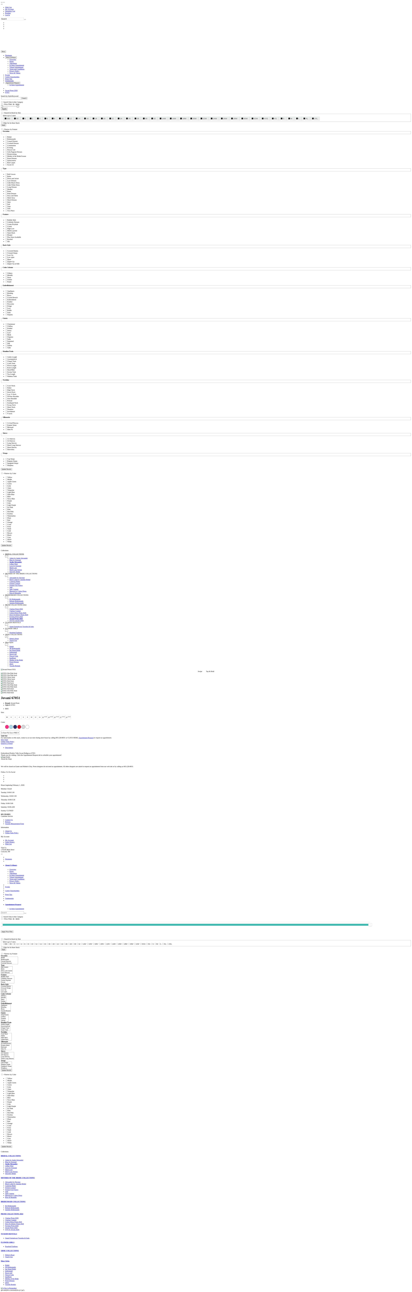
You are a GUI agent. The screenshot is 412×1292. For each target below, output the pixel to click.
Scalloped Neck (12, 403)
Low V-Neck (11, 394)
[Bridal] (9, 958)
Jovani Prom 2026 (16, 619)
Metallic (10, 275)
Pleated (9, 235)
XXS (266, 118)
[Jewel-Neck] (6, 1039)
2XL (316, 118)
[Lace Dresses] (6, 973)
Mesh (9, 335)
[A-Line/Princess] (6, 1043)
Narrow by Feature (10, 129)
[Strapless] (6, 1068)
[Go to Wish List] (4, 2)
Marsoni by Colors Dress (17, 591)
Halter (9, 388)
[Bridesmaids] (9, 959)
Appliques (10, 291)
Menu (3, 51)
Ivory (9, 526)
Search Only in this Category (13, 102)
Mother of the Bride (16, 660)
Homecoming (12, 154)
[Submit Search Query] (25, 913)
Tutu (8, 208)
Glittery (9, 273)
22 (113, 118)
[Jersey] (4, 1020)
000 (8, 118)
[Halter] (6, 1036)
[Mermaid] (6, 1047)
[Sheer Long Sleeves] (7, 1058)
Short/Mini (11, 370)
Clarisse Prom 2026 (16, 609)
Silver (9, 539)
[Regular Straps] (6, 1064)
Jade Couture (13, 589)
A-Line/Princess (12, 423)
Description (9, 748)
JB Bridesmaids (14, 648)
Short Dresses (12, 200)
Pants (9, 191)
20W (195, 118)
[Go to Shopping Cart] (2, 2)
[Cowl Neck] (6, 1034)
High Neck (11, 390)
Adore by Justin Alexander (18, 558)
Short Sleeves (12, 447)
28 (138, 118)
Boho (9, 176)
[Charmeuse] (4, 1015)
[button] (8, 55)
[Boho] (6, 969)
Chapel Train (11, 361)
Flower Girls (13, 656)
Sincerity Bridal (14, 572)
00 (17, 118)
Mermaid (10, 427)
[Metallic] (3, 998)
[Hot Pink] (7, 727)
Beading (10, 293)
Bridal (9, 137)
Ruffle (9, 310)
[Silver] (23, 727)
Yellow (9, 477)
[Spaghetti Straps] (6, 1066)
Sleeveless (10, 449)
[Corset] (7, 982)
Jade (10, 587)
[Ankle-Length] (5, 1024)
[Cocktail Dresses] (9, 963)
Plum (9, 518)
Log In (7, 15)
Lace (9, 308)
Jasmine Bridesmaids (16, 603)
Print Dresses (11, 193)
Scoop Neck (11, 405)
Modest (9, 189)
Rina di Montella (15, 593)
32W (256, 118)
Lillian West (13, 564)
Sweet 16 (10, 165)
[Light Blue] (11, 727)
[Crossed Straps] (6, 988)
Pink (9, 509)
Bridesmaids (11, 139)
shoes (11, 664)
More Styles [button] (9, 642)
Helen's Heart (14, 639)
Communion (11, 145)
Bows (9, 295)
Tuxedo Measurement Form (14, 824)
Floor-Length (11, 365)
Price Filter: (8, 104)
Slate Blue (10, 494)
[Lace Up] (6, 990)
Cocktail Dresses (13, 143)
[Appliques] (6, 1005)
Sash (9, 312)
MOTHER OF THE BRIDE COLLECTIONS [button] (21, 574)
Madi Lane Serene (15, 570)
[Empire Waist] (6, 1045)
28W (235, 118)
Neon (9, 277)
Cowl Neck (11, 386)
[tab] (208, 563)
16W (174, 118)
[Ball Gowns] (6, 967)
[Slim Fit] (6, 1049)
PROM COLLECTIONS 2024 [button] (15, 605)
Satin (9, 339)
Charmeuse (11, 324)
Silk (8, 343)
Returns (7, 822)
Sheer (9, 259)
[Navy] (15, 727)
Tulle (9, 348)
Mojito (9, 479)
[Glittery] (3, 996)
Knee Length (11, 368)
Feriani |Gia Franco (16, 585)
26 (129, 118)
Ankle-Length (12, 357)
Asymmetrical (12, 359)
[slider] (370, 924)
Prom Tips (8, 894)
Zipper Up (10, 262)
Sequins (10, 315)
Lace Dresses (11, 181)
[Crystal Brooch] (6, 1011)
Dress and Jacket (13, 178)
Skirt (9, 202)
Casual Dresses (12, 141)
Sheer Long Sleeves (14, 445)
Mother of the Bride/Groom (16, 156)
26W (225, 118)
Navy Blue (11, 499)
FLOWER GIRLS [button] (11, 628)
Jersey (9, 330)
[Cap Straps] (6, 1063)
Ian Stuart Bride (14, 650)
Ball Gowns (11, 174)
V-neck (9, 414)
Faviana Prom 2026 (16, 617)
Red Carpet (11, 163)
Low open (10, 257)
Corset (9, 226)
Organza (10, 337)
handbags (12, 658)
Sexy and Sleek (12, 196)
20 (104, 118)
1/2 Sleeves (11, 439)
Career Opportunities (12, 891)
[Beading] (6, 1007)
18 (96, 118)
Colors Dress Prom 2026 (17, 613)
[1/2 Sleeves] (7, 1053)
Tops (9, 206)
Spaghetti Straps (12, 463)
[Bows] (6, 1009)
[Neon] (3, 999)
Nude (9, 529)
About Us (8, 831)
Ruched (10, 239)
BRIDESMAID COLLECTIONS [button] (16, 595)
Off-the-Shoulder (13, 396)
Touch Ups (13, 640)
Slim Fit (10, 429)
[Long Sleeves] (7, 1057)
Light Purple (11, 505)
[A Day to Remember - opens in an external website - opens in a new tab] (9, 1288)
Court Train (11, 363)
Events (7, 887)
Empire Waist (11, 425)
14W (164, 118)
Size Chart (4, 740)
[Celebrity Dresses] (7, 979)
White (9, 542)
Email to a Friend (7, 743)
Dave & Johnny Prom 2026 (18, 615)
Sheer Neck (11, 407)
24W (215, 118)
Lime (9, 486)
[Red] (19, 727)
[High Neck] (6, 1038)
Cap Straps (11, 459)
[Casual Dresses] (9, 961)
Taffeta (9, 345)
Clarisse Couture (15, 611)
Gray (9, 537)
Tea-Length (11, 374)
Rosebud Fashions (15, 633)
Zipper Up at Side (13, 264)
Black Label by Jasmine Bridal (19, 580)
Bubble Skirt (11, 220)
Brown (9, 533)
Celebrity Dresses (13, 222)
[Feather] (4, 1019)
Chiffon (10, 326)
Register (8, 13)
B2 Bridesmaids (14, 599)
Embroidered (11, 300)
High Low (10, 229)
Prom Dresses (12, 158)
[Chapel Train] (5, 1028)
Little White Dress (13, 185)
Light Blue (11, 492)
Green (9, 484)
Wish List (8, 7)
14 (79, 118)
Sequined (10, 341)
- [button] (6, 556)
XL (307, 118)
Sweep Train (11, 372)
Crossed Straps (12, 253)
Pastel (9, 282)
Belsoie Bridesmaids (16, 601)
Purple (9, 501)
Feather (9, 302)
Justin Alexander (15, 562)
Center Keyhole (12, 224)
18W (184, 118)
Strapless (10, 409)
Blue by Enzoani (15, 560)
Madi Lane (13, 568)
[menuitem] (208, 7)
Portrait (9, 401)
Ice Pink (10, 507)
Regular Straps (12, 461)
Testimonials (9, 898)
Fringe (9, 306)
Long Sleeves (12, 443)
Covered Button (12, 251)
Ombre (9, 280)
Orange (9, 522)
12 (71, 118)
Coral (9, 524)
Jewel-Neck (11, 392)
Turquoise (10, 490)
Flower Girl (11, 150)
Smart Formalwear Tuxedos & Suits (21, 627)
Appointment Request (86, 738)
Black (9, 535)
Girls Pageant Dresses (14, 152)
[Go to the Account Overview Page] (2, 4)
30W (246, 118)
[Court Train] (5, 1030)
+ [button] (6, 636)
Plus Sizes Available (14, 237)
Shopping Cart (10, 11)
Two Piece (10, 211)
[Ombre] (3, 1001)
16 (87, 118)
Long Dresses (12, 187)
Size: (2, 712)
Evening (10, 148)
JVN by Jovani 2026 (16, 621)
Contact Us (9, 820)
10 (62, 118)
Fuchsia (10, 514)
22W (205, 118)
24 (121, 118)
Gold (9, 531)
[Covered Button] (6, 986)
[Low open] (6, 992)
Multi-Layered (12, 231)
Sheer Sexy (11, 198)
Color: (3, 722)
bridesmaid (13, 652)
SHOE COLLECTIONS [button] (13, 634)
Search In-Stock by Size (12, 113)
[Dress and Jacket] (6, 971)
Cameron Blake (14, 581)
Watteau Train (12, 376)
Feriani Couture (14, 583)
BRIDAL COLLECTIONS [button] (11, 1156)
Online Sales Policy (7, 742)
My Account (9, 9)
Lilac (9, 503)
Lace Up (10, 255)
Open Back (11, 233)
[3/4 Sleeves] (7, 1055)
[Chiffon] (4, 1017)
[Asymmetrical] (5, 1026)
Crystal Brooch (12, 297)
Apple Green (11, 481)
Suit (8, 204)
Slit (8, 241)
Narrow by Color (10, 473)
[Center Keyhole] (7, 980)
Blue (9, 496)
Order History (10, 842)
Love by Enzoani (15, 566)
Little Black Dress (13, 183)
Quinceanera (11, 160)
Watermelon (11, 516)
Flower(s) (10, 304)
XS (275, 118)
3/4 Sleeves (11, 441)
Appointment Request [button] (13, 904)
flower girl (13, 654)
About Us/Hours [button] (11, 865)
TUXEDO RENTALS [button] (13, 622)
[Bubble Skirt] (7, 977)
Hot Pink (10, 511)
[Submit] (25, 19)
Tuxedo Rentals (14, 666)
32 (155, 118)
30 (146, 118)
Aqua (9, 488)
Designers (8, 859)
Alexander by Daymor (17, 578)
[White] (27, 727)
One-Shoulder (12, 399)
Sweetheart (11, 411)
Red (8, 520)
